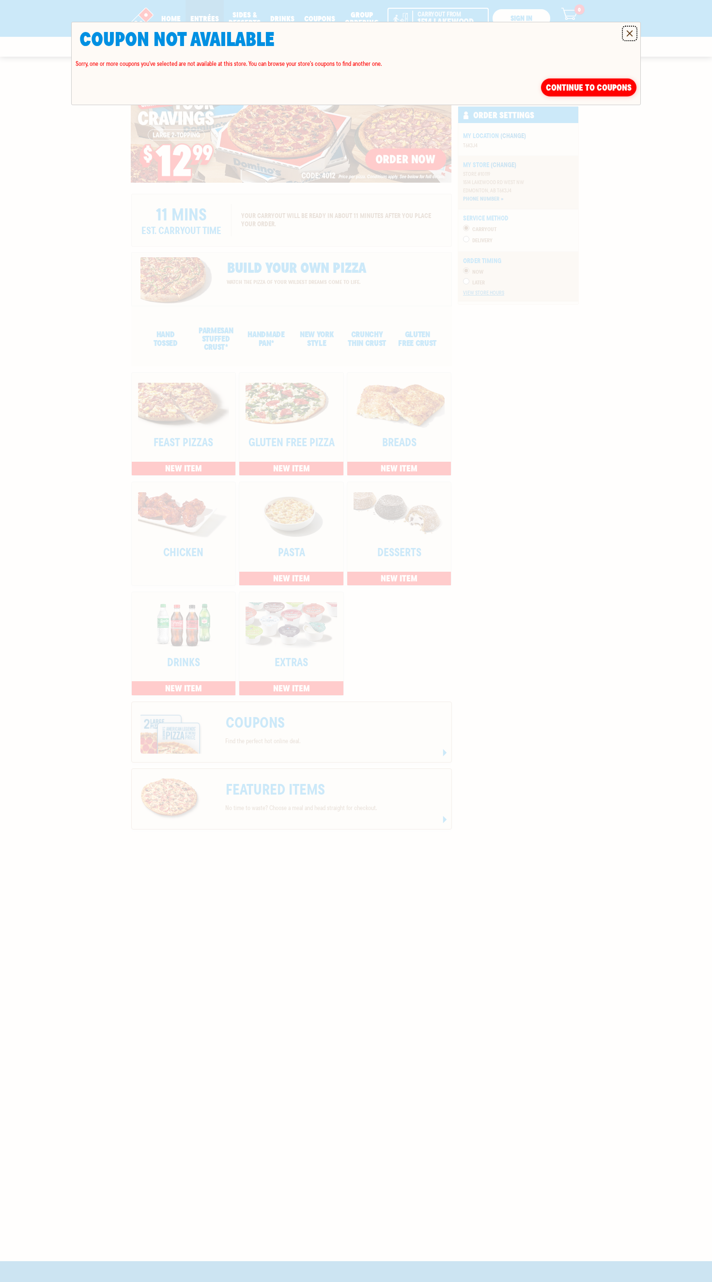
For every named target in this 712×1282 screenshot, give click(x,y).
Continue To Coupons (589, 87)
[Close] (629, 33)
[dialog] (356, 63)
